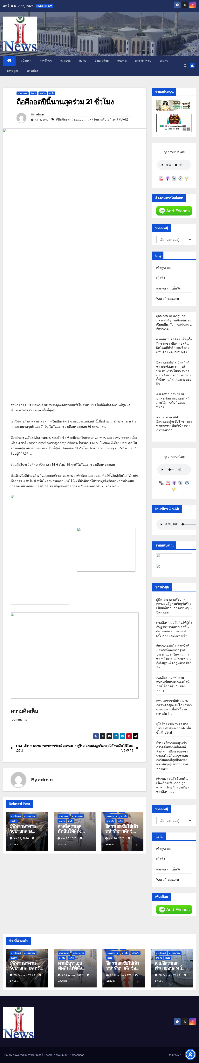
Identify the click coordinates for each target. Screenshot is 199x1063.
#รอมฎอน (79, 119)
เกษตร (164, 60)
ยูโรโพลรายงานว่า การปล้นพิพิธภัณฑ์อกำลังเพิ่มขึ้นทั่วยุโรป (173, 728)
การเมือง (32, 71)
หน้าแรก (25, 60)
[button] (185, 66)
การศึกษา (46, 60)
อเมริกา (14, 821)
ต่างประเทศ (22, 93)
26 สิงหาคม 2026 (121, 975)
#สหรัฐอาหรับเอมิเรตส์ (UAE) (107, 119)
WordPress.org (167, 299)
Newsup (59, 1054)
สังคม (82, 60)
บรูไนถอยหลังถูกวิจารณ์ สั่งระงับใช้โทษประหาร (104, 748)
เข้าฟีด (160, 278)
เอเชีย (51, 93)
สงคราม (65, 60)
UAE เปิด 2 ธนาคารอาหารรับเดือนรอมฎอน (44, 748)
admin (40, 114)
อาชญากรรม (143, 60)
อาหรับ (42, 93)
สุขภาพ (122, 60)
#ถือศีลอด (63, 119)
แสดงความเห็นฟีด (168, 288)
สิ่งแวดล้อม (102, 60)
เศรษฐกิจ (13, 71)
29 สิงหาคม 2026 (24, 975)
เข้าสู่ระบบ (163, 268)
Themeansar (76, 1054)
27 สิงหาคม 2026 (73, 975)
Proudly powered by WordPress (22, 1054)
